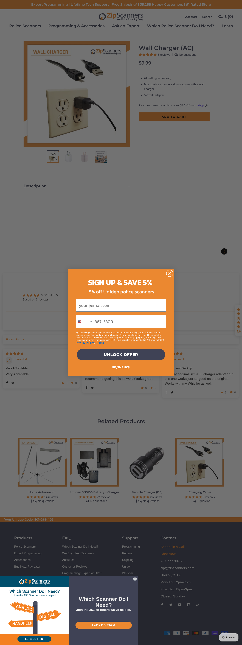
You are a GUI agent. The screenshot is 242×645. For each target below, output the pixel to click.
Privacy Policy (85, 342)
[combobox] (84, 321)
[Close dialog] (170, 273)
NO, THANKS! (121, 367)
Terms (100, 342)
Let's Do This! (103, 625)
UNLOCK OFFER (121, 354)
